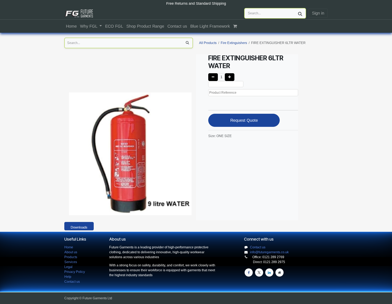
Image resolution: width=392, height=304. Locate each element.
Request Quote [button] (244, 120)
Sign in (318, 13)
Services (70, 262)
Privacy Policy (74, 272)
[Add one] (229, 77)
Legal (68, 267)
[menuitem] (71, 26)
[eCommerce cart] (237, 26)
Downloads (79, 227)
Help (67, 276)
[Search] (300, 13)
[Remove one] (213, 77)
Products (70, 257)
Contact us (72, 281)
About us (70, 252)
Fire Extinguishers (234, 43)
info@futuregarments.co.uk (269, 252)
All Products (208, 43)
